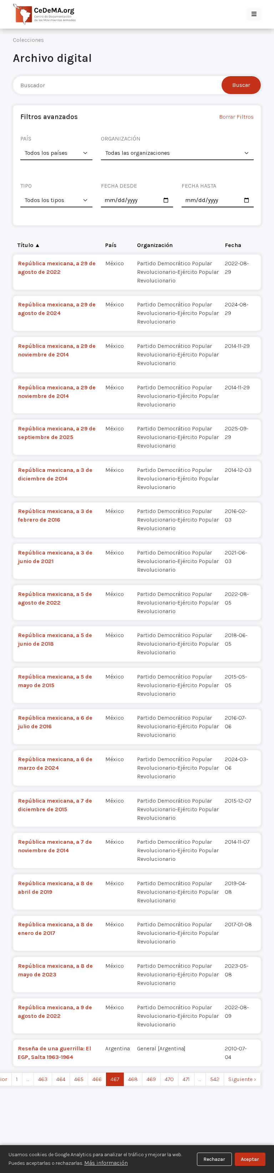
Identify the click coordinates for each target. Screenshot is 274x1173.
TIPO (26, 185)
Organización (155, 245)
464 (60, 1079)
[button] (254, 14)
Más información (106, 1162)
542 (214, 1079)
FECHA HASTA (199, 185)
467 (115, 1079)
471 (186, 1079)
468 (133, 1079)
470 (169, 1079)
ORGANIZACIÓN (121, 138)
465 (78, 1079)
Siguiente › (242, 1079)
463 (42, 1079)
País (111, 245)
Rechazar (214, 1159)
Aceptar (250, 1159)
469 (151, 1079)
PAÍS (25, 138)
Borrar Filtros (236, 116)
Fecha (233, 245)
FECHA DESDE (119, 185)
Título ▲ (28, 245)
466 (97, 1079)
